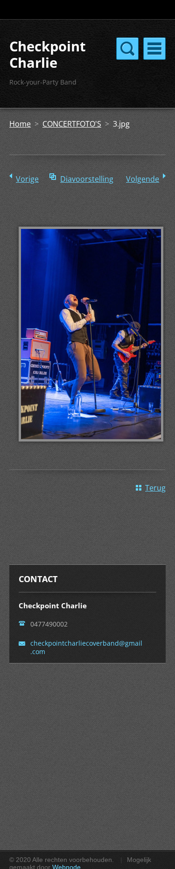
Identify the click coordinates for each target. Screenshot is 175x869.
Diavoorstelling (86, 179)
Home (20, 124)
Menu (154, 48)
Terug (155, 488)
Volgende (142, 179)
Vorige (27, 179)
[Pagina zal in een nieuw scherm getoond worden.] (91, 448)
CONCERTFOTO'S (71, 124)
